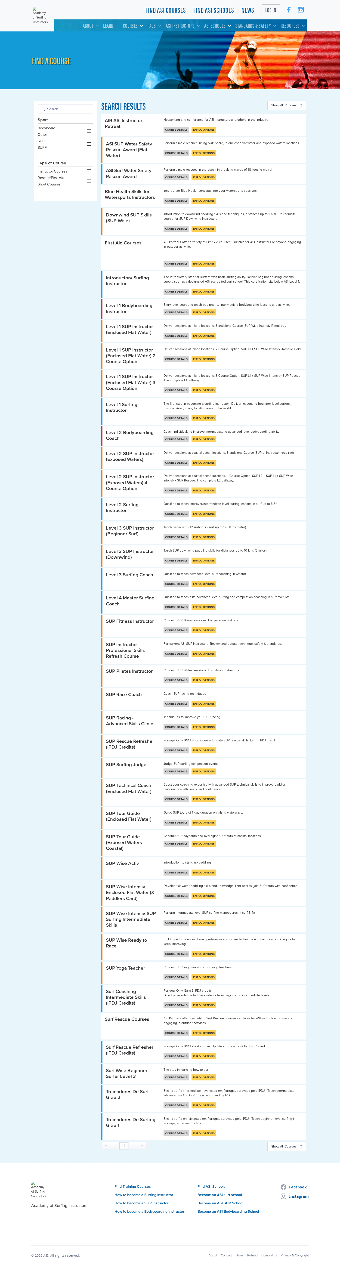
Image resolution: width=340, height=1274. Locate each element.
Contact (226, 1255)
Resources (290, 25)
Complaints (269, 1255)
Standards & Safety (253, 25)
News (247, 9)
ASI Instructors (180, 25)
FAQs (152, 25)
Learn (108, 25)
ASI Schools (215, 25)
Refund (252, 1255)
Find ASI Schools (213, 9)
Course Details (176, 130)
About (88, 25)
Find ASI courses (165, 9)
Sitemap (199, 1255)
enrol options (204, 130)
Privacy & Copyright (295, 1255)
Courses (130, 25)
